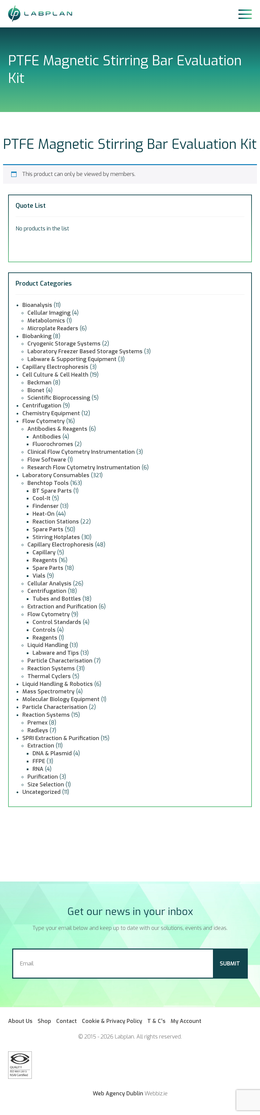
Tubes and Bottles (56, 598)
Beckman (39, 382)
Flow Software (46, 459)
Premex (37, 722)
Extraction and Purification (62, 606)
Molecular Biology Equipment (61, 699)
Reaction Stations (55, 521)
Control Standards (56, 622)
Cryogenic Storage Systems (64, 343)
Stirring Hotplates (56, 537)
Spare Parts (47, 529)
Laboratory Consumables (55, 475)
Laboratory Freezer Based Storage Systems (85, 351)
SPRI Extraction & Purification (60, 738)
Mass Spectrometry (48, 691)
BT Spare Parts (52, 490)
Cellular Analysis (49, 583)
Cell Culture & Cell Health (55, 374)
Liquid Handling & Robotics (57, 684)
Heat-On (43, 513)
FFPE (38, 761)
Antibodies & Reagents (57, 428)
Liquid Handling (47, 645)
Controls (44, 629)
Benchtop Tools (48, 483)
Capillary (44, 552)
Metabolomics (46, 320)
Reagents (44, 560)
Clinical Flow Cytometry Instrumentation (81, 451)
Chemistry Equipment (51, 413)
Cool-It (41, 498)
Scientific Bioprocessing (58, 397)
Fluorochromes (52, 444)
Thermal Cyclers (49, 676)
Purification (42, 776)
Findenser (45, 506)
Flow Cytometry (43, 421)
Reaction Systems (51, 668)
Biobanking (36, 336)
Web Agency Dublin (118, 1093)
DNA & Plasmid (52, 753)
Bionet (35, 390)
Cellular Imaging (48, 312)
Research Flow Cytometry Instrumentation (83, 467)
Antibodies (46, 436)
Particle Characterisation (59, 660)
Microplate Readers (52, 328)
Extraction (40, 745)
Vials (38, 575)
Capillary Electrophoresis (55, 367)
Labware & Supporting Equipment (71, 359)
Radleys (37, 730)
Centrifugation (41, 405)
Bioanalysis (37, 305)
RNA (37, 769)
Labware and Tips (55, 652)
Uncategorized (41, 792)
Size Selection (45, 784)
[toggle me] (245, 13)
